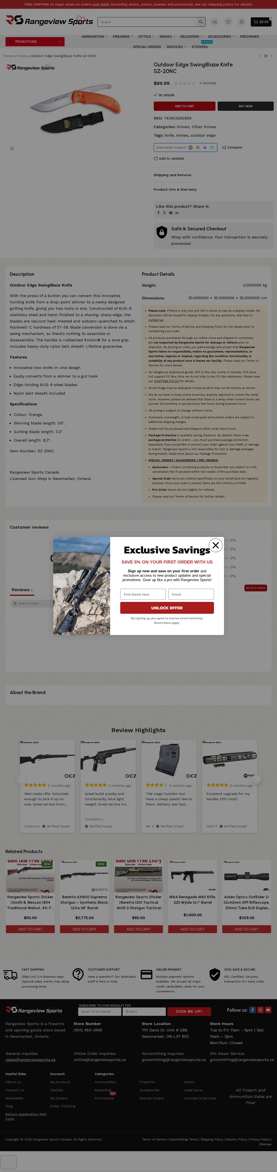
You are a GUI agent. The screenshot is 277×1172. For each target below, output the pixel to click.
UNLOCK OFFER (167, 608)
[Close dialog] (215, 545)
